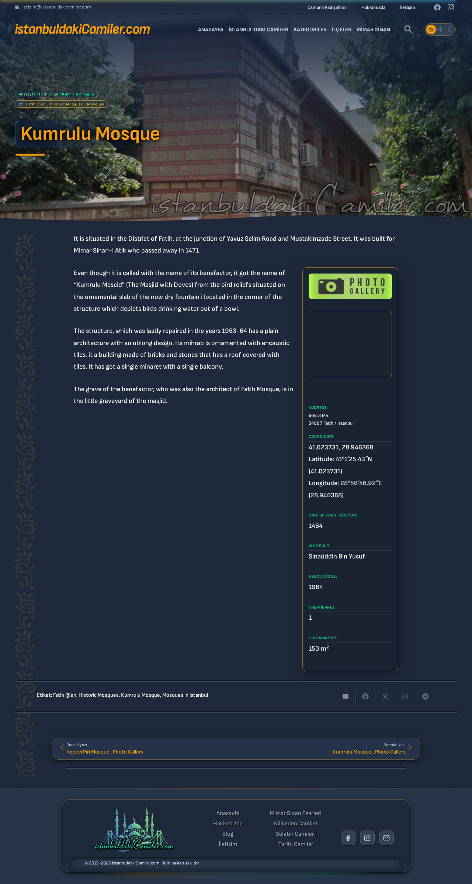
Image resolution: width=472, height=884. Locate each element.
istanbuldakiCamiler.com (135, 863)
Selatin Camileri (296, 834)
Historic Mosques (66, 104)
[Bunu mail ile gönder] (345, 696)
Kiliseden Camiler (296, 824)
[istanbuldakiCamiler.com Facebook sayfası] (348, 838)
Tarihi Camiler (295, 845)
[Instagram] (450, 7)
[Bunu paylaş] (365, 696)
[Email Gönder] (386, 838)
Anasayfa (27, 94)
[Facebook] (437, 7)
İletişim (228, 845)
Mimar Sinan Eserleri (296, 814)
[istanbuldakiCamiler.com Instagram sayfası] (367, 838)
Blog (227, 834)
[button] (408, 29)
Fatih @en (49, 94)
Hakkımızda (228, 824)
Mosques (95, 104)
